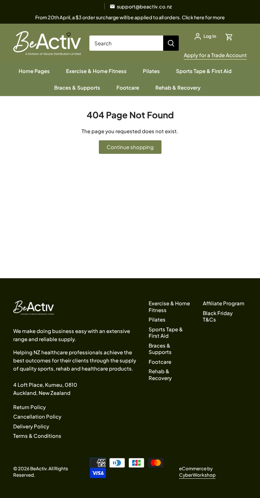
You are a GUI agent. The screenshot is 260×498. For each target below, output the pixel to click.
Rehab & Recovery (160, 374)
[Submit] (171, 43)
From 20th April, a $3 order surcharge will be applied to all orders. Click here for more (130, 17)
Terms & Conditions (37, 435)
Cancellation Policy (37, 416)
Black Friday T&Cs (218, 316)
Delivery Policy (31, 426)
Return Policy (29, 407)
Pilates (157, 319)
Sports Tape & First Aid (166, 332)
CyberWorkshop (197, 475)
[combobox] (126, 43)
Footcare (160, 361)
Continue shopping (130, 147)
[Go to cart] (229, 36)
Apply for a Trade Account (215, 55)
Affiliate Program (223, 303)
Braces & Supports (160, 348)
